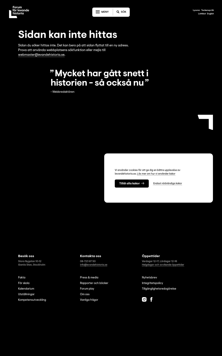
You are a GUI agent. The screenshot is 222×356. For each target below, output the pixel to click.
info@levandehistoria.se (93, 265)
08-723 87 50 (88, 261)
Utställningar (26, 294)
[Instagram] (144, 299)
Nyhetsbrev (149, 277)
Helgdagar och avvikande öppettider (163, 265)
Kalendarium (26, 288)
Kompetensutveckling (32, 300)
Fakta (21, 277)
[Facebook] (151, 299)
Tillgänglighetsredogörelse (159, 288)
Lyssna (196, 10)
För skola (23, 283)
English (210, 14)
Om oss (85, 294)
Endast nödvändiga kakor (167, 183)
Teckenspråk (207, 10)
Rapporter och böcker (94, 283)
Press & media (89, 277)
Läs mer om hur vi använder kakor (156, 174)
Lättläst (202, 14)
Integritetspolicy (152, 283)
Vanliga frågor (89, 300)
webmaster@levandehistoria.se (41, 55)
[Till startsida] (19, 12)
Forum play (87, 288)
